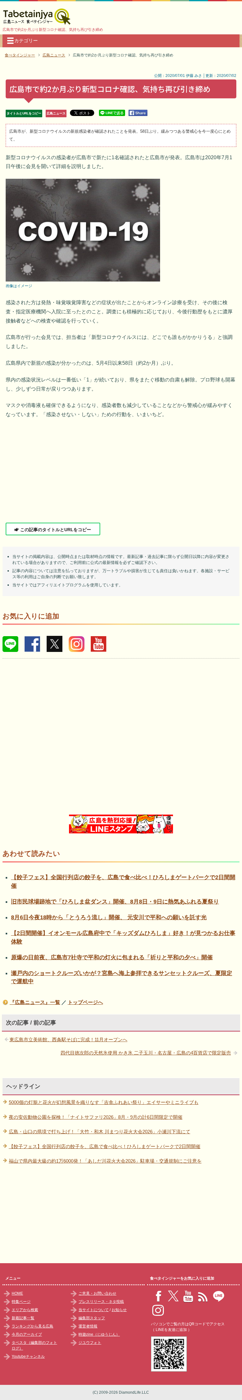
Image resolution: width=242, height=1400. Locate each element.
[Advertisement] (121, 471)
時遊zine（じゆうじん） (99, 1334)
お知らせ (119, 1310)
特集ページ (21, 1301)
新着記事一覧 (23, 1318)
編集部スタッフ (91, 1318)
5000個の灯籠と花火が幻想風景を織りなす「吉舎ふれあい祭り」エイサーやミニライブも (104, 1102)
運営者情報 (87, 1326)
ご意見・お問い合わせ (97, 1293)
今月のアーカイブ (27, 1334)
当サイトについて (93, 1310)
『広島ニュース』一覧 (35, 1002)
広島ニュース (56, 113)
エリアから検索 (25, 1310)
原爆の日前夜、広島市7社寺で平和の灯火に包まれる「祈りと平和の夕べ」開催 (112, 957)
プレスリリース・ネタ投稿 (101, 1301)
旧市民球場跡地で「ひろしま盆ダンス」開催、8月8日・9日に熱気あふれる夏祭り (115, 901)
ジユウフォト (89, 1342)
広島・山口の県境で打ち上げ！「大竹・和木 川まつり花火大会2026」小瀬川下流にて (99, 1131)
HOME (17, 1293)
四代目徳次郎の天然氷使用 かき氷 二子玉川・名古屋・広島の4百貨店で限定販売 (145, 1052)
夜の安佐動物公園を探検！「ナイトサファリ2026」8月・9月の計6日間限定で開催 (95, 1117)
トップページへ (85, 1002)
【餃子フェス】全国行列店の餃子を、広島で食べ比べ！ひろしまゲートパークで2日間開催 (104, 1146)
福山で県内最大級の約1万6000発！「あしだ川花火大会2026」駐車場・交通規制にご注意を (105, 1161)
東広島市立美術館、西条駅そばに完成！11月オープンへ (68, 1039)
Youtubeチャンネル (28, 1356)
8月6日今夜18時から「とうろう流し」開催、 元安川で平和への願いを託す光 (109, 917)
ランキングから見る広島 (32, 1326)
